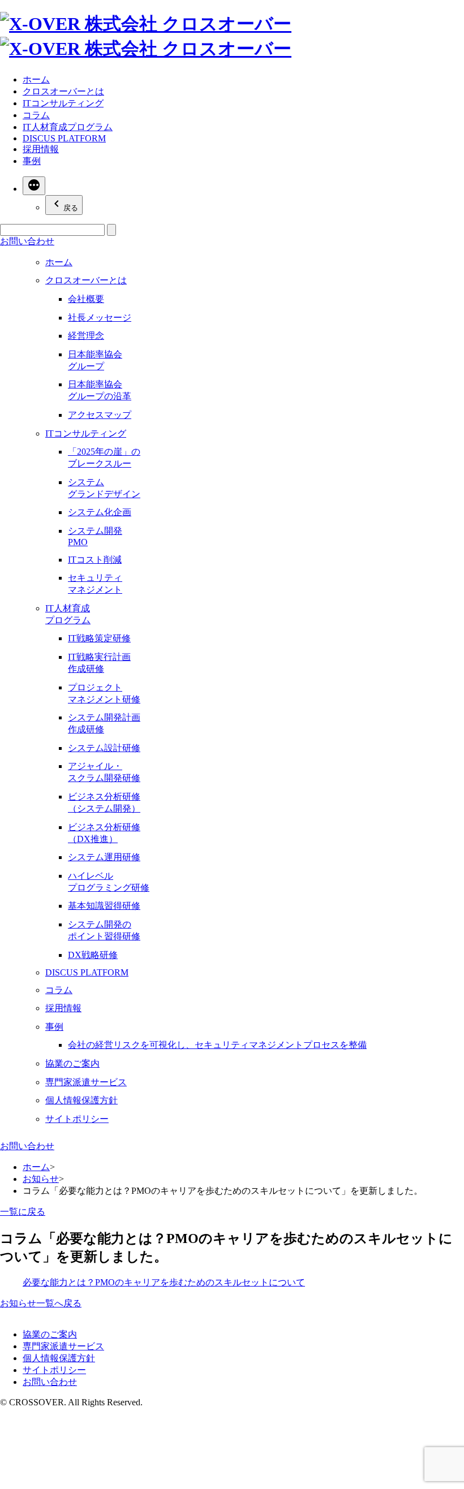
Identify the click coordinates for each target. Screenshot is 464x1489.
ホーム (36, 79)
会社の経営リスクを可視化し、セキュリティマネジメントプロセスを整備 (217, 1045)
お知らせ (41, 1179)
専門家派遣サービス (86, 1082)
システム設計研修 (104, 748)
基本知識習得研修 (104, 905)
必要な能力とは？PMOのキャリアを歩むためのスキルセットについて (164, 1282)
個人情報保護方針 (81, 1100)
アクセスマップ (99, 415)
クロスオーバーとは (63, 91)
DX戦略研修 (93, 955)
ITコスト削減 (95, 559)
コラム (36, 115)
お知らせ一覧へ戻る (40, 1303)
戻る (70, 208)
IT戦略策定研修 (99, 638)
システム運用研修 (104, 857)
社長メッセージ (99, 317)
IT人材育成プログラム (68, 127)
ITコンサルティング (63, 103)
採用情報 (41, 149)
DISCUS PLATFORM (64, 138)
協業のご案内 (72, 1063)
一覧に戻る (22, 1211)
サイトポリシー (77, 1119)
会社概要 (86, 299)
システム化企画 (99, 512)
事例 (32, 161)
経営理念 (86, 335)
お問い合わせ (27, 1146)
